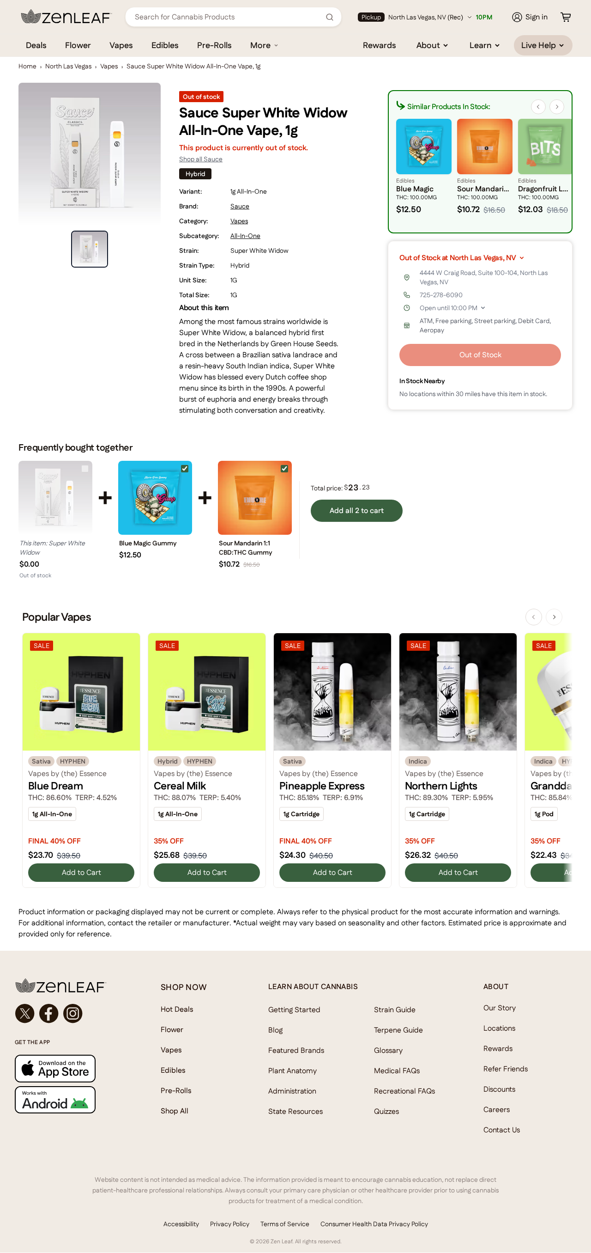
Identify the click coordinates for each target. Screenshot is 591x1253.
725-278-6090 (441, 294)
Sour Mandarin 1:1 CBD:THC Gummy (245, 547)
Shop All (174, 1111)
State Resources (295, 1111)
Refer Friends (505, 1069)
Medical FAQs (397, 1070)
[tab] (89, 249)
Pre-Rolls (214, 45)
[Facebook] (49, 1013)
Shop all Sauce (201, 159)
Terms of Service (284, 1224)
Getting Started (294, 1009)
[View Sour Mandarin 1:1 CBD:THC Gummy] (255, 498)
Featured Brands (296, 1050)
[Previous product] (533, 617)
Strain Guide (395, 1009)
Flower (78, 45)
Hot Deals (177, 1009)
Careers (496, 1109)
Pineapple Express (321, 785)
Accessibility (181, 1224)
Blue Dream (55, 785)
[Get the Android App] (69, 1099)
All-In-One (245, 235)
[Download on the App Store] (69, 1068)
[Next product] (554, 617)
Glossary (388, 1050)
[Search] (330, 17)
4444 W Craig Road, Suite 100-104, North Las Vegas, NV (484, 277)
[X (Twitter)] (25, 1013)
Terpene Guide (398, 1030)
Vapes (121, 45)
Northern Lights (441, 785)
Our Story (499, 1007)
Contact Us (501, 1130)
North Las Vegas (68, 66)
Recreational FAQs (404, 1091)
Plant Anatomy (292, 1070)
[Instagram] (73, 1013)
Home (27, 66)
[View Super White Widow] (55, 498)
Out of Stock (480, 354)
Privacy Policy (229, 1224)
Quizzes (386, 1111)
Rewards (379, 45)
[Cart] (566, 17)
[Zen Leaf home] (66, 16)
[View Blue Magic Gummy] (155, 498)
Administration (292, 1091)
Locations (499, 1028)
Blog (275, 1030)
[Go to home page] (69, 985)
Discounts (499, 1089)
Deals (36, 45)
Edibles (165, 45)
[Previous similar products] (538, 106)
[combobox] (228, 16)
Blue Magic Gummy (148, 543)
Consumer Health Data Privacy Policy (374, 1224)
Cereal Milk (180, 785)
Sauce (239, 206)
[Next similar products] (556, 106)
